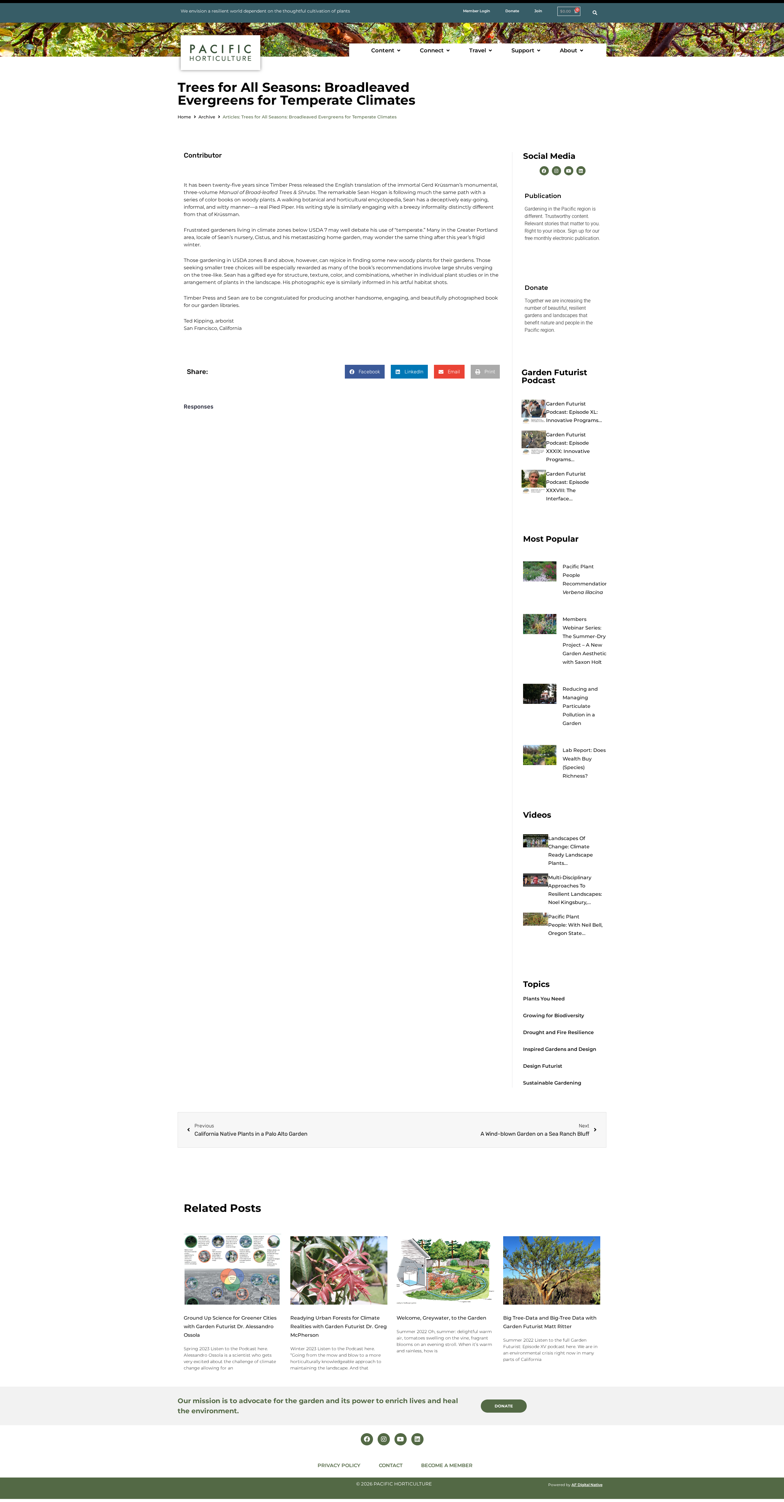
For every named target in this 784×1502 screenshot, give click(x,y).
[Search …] (594, 13)
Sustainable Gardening (552, 1083)
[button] (386, 50)
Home (184, 117)
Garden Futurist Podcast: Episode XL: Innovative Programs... (574, 412)
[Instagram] (556, 170)
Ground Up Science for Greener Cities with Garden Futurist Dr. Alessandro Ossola (230, 1326)
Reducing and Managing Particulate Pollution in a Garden (580, 706)
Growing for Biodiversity (553, 1015)
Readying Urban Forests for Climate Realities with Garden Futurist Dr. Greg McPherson (338, 1326)
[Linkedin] (581, 170)
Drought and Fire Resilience (558, 1032)
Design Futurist (542, 1066)
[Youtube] (568, 170)
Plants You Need (544, 999)
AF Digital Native (586, 1484)
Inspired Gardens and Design (559, 1049)
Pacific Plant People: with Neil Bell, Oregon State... (575, 925)
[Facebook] (544, 170)
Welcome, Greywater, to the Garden (441, 1318)
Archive (206, 117)
